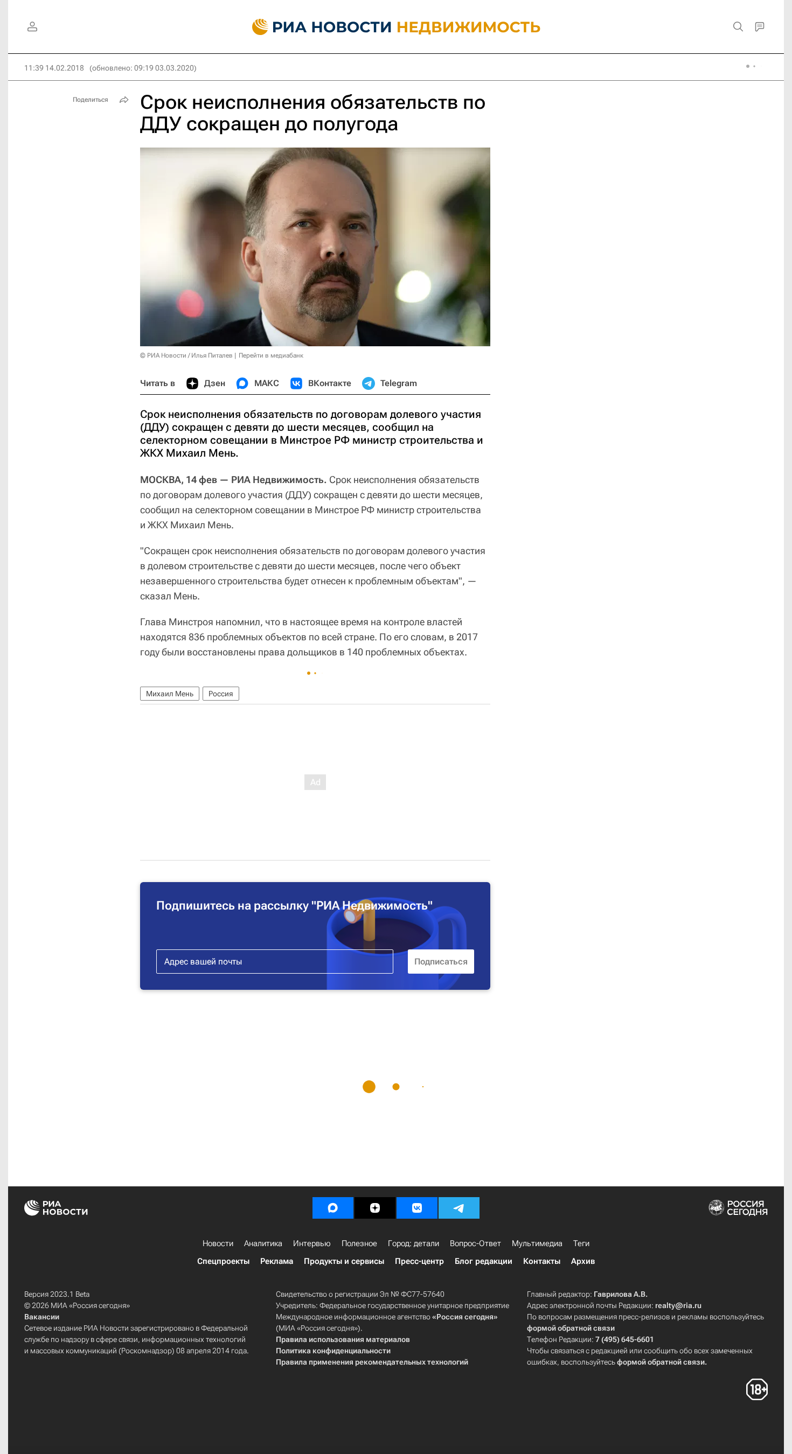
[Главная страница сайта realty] (396, 27)
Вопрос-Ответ (475, 1243)
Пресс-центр (419, 1261)
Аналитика (263, 1243)
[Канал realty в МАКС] (332, 1208)
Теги (581, 1243)
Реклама (276, 1261)
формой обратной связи (571, 1328)
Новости (218, 1243)
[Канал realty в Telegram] (459, 1208)
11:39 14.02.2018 (54, 68)
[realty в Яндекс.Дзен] (375, 1208)
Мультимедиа (537, 1243)
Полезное (359, 1243)
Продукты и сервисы (344, 1261)
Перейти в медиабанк (271, 355)
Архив (583, 1261)
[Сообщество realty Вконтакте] (417, 1208)
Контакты (541, 1261)
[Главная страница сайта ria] (315, 27)
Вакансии (41, 1316)
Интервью (312, 1243)
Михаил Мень (169, 693)
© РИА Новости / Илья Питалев (186, 355)
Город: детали (413, 1243)
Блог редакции (483, 1261)
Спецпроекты (223, 1261)
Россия (221, 693)
